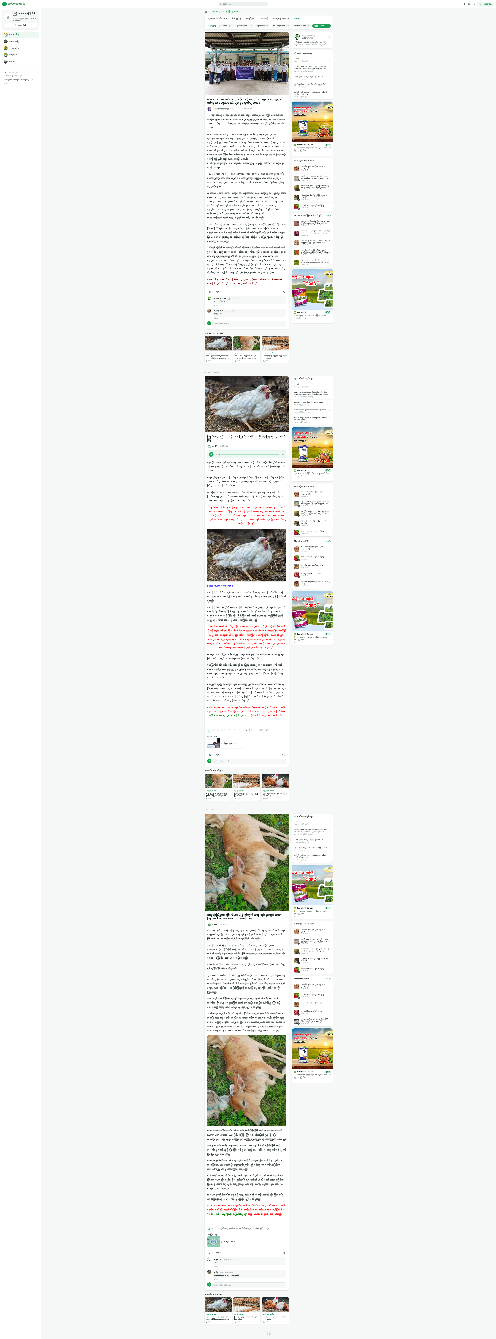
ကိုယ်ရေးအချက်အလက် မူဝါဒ (13, 76)
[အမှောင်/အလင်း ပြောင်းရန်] (463, 4)
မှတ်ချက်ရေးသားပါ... (222, 324)
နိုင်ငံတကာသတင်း (244, 26)
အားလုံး (328, 216)
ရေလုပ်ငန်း (264, 19)
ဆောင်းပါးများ (15, 35)
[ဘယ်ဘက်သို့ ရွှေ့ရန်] (208, 25)
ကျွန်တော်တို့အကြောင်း (11, 72)
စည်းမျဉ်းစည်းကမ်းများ (11, 80)
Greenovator (236, 109)
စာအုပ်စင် (13, 55)
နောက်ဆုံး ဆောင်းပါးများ (217, 19)
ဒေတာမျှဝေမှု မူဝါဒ (26, 80)
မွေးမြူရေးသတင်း (232, 11)
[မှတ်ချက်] (217, 754)
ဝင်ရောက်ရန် (22, 25)
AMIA (214, 446)
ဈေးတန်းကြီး (14, 48)
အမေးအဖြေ (14, 41)
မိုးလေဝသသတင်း (302, 26)
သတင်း (297, 19)
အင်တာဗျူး (227, 26)
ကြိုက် (216, 306)
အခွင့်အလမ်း (262, 26)
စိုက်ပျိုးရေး (237, 19)
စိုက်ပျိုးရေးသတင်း (281, 26)
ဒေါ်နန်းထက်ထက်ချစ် (220, 109)
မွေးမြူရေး (250, 19)
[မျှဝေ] (283, 292)
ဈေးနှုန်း (12, 62)
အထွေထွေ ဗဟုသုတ (281, 19)
